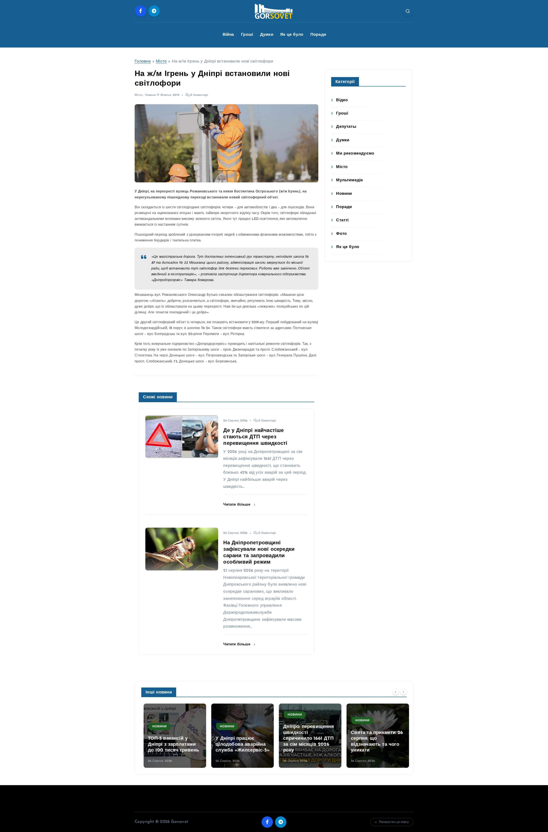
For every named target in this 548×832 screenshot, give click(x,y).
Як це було (291, 35)
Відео (342, 100)
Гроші (247, 35)
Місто (161, 62)
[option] (172, 736)
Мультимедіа (349, 180)
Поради (318, 35)
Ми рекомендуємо (355, 154)
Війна (228, 35)
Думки (266, 35)
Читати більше (237, 504)
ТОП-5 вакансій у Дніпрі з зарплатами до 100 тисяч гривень (171, 744)
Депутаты (346, 127)
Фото (341, 234)
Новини (150, 95)
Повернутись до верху (394, 822)
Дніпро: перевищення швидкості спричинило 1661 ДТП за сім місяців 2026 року (306, 738)
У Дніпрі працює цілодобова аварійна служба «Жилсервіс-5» (240, 744)
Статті (342, 220)
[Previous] (396, 692)
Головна (143, 62)
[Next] (403, 692)
